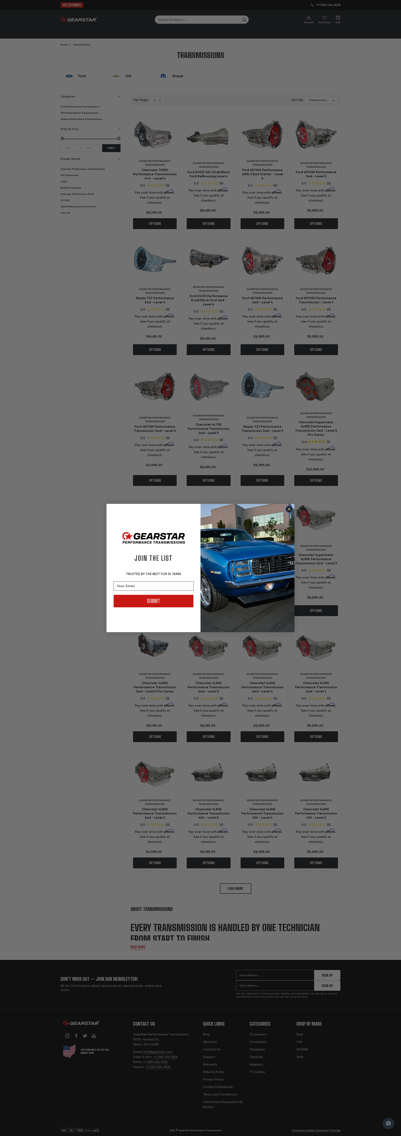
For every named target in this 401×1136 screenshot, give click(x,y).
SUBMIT (153, 601)
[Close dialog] (289, 509)
